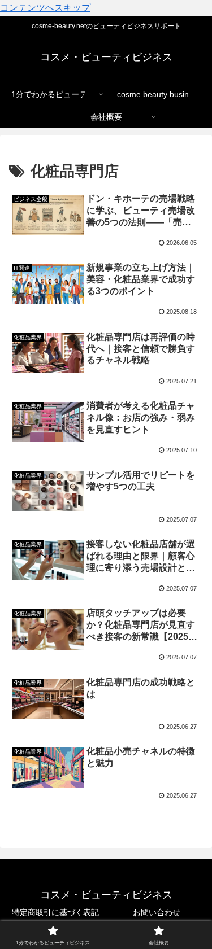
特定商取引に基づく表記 (55, 912)
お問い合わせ (156, 912)
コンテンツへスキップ (45, 7)
